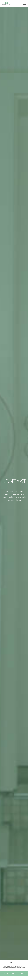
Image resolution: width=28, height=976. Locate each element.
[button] (14, 973)
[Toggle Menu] (24, 4)
